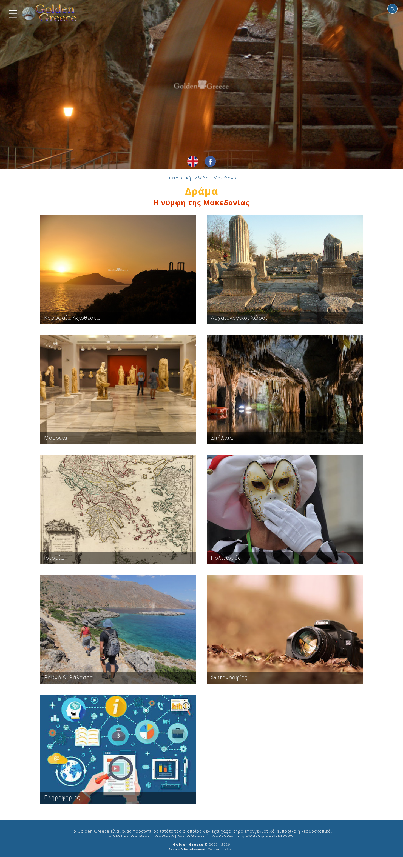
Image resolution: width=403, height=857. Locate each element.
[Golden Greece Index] (49, 13)
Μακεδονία (225, 178)
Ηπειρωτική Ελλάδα (187, 178)
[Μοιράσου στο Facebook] (210, 161)
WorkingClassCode (221, 849)
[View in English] (192, 161)
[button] (12, 13)
